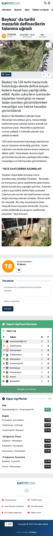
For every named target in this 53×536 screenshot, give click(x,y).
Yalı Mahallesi (17, 116)
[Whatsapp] (26, 490)
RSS (9, 524)
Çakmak (29, 116)
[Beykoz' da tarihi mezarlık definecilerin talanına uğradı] (26, 55)
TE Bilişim (33, 532)
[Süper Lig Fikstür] (49, 399)
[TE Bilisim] (8, 266)
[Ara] (45, 3)
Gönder (8, 309)
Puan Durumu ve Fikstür (14, 506)
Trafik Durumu (36, 500)
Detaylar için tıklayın (26, 389)
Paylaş (7, 74)
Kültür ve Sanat (41, 10)
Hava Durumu (10, 500)
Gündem (6, 10)
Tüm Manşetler (37, 506)
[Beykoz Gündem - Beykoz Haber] (11, 3)
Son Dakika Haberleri (13, 513)
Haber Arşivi (36, 513)
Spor (27, 10)
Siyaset (18, 10)
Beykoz (7, 82)
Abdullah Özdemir (27, 179)
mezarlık (9, 202)
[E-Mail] (19, 270)
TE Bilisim (21, 264)
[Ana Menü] (49, 3)
